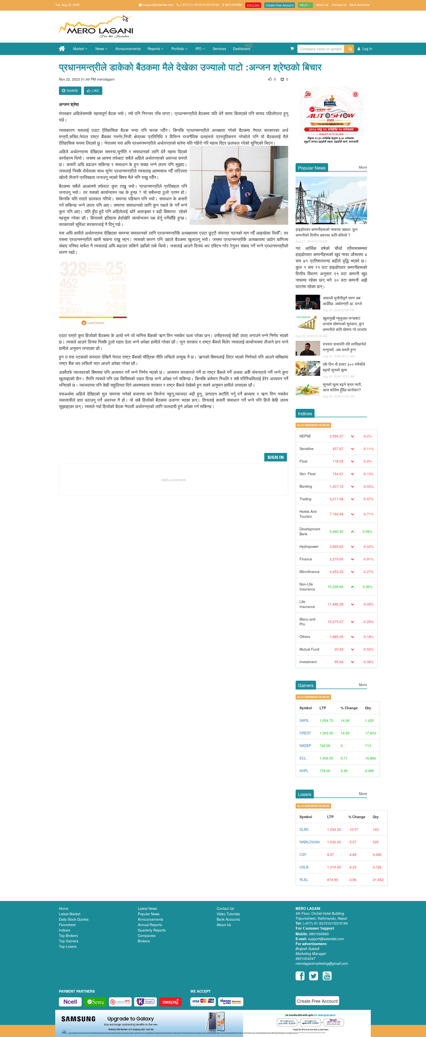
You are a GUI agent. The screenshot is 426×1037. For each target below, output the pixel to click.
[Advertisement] (177, 438)
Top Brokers (68, 935)
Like (95, 91)
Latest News (147, 908)
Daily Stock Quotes (74, 919)
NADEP (305, 745)
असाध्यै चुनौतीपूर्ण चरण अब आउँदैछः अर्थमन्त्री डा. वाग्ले (342, 300)
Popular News (149, 913)
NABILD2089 (310, 841)
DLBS (304, 829)
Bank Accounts (360, 4)
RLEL (304, 879)
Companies (147, 935)
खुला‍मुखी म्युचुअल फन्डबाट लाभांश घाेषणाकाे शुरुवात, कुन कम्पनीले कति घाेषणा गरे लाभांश (345, 323)
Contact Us (339, 4)
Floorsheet (67, 924)
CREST (305, 732)
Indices (64, 930)
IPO (198, 48)
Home (63, 908)
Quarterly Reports (152, 930)
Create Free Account (279, 5)
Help (304, 5)
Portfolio (178, 48)
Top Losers (67, 946)
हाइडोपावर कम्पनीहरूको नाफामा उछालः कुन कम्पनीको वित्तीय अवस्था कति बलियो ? (326, 232)
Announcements (128, 48)
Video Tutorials (228, 913)
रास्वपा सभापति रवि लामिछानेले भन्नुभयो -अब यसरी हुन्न (344, 346)
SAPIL (304, 720)
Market (79, 48)
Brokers (144, 940)
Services (219, 48)
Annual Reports (150, 924)
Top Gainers (68, 940)
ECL (303, 758)
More (363, 167)
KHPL (304, 770)
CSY (303, 854)
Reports (154, 48)
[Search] (349, 49)
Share (72, 91)
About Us (322, 4)
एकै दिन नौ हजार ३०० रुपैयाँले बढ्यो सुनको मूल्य (344, 367)
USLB (304, 866)
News (100, 48)
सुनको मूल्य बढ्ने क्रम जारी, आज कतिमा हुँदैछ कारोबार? (342, 387)
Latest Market (69, 913)
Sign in (275, 457)
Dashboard (242, 47)
